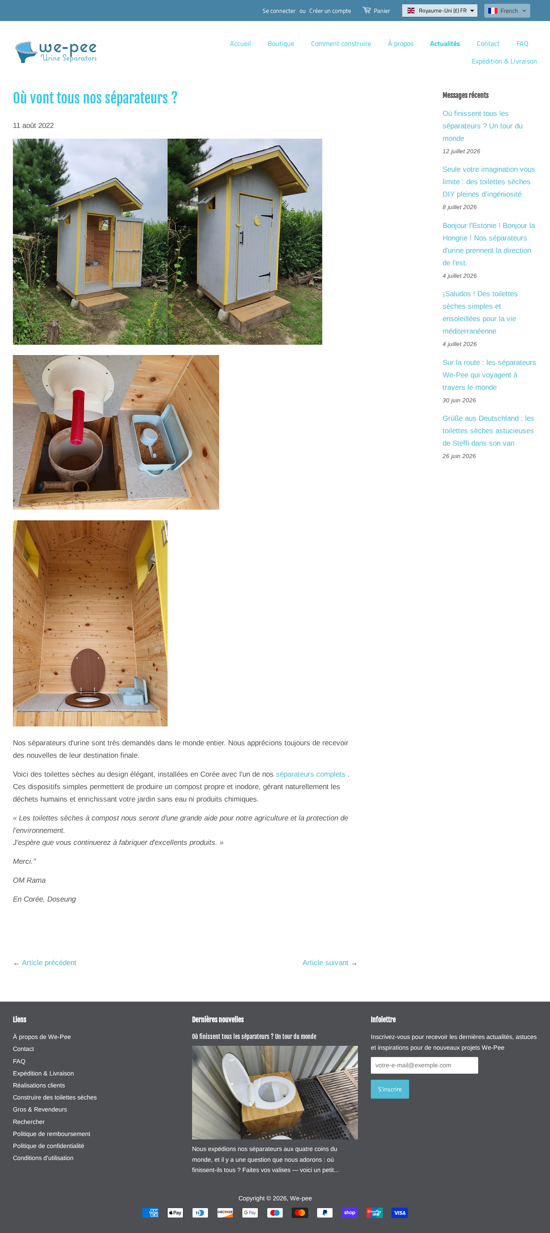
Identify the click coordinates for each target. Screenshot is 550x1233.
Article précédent (49, 963)
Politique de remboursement (51, 1133)
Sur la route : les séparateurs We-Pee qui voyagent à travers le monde (489, 375)
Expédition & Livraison (504, 61)
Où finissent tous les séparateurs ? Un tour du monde (482, 126)
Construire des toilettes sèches (55, 1097)
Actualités (445, 43)
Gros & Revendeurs (40, 1109)
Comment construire (341, 43)
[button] (439, 10)
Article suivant (325, 963)
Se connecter (279, 10)
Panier (382, 10)
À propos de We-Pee (42, 1036)
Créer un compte (330, 10)
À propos (400, 43)
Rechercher (29, 1121)
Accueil (240, 43)
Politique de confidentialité (48, 1145)
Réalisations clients (39, 1085)
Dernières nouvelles (218, 1019)
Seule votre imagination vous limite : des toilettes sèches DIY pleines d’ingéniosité (489, 181)
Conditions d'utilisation (43, 1157)
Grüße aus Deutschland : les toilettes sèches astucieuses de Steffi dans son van (489, 430)
